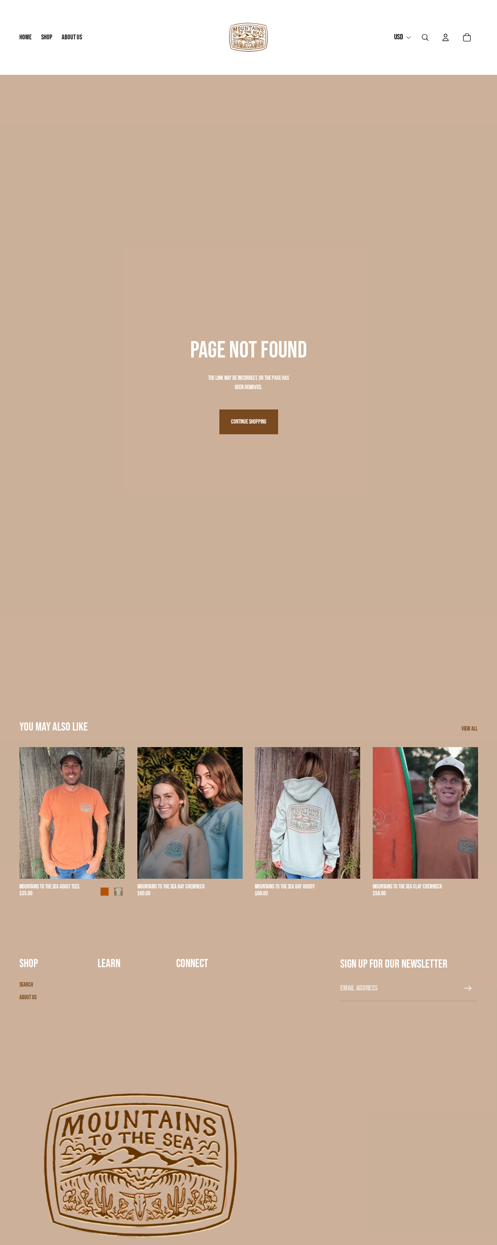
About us (27, 997)
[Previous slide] (26, 813)
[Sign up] (468, 988)
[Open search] (425, 37)
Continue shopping (248, 422)
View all (470, 729)
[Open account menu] (445, 37)
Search (26, 985)
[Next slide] (116, 813)
